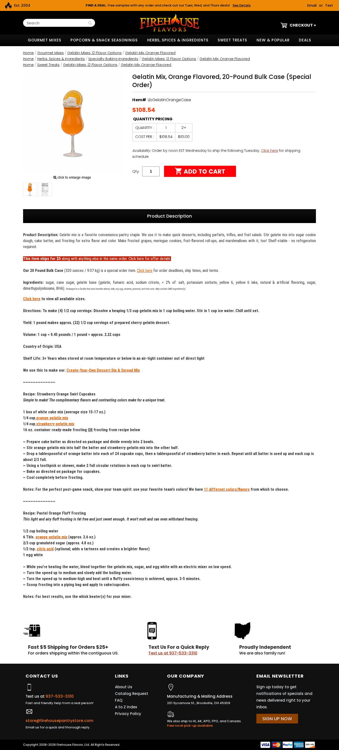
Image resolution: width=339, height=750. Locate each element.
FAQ (118, 700)
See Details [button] (242, 5)
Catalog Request (131, 693)
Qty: (135, 171)
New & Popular (273, 40)
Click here (269, 150)
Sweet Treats (232, 40)
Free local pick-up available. (190, 725)
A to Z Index (126, 707)
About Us (123, 686)
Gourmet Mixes (44, 40)
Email (312, 5)
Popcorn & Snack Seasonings (104, 40)
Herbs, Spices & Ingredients (177, 40)
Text (329, 5)
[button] (30, 190)
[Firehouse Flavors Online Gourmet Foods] (169, 22)
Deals (305, 40)
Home (28, 52)
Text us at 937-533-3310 (172, 653)
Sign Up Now (277, 719)
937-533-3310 (60, 696)
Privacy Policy (128, 713)
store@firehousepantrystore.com (59, 720)
